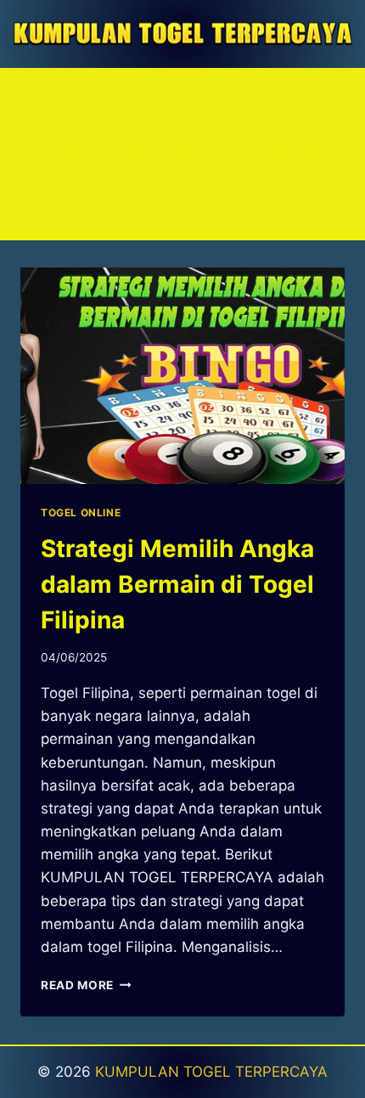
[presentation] (182, 375)
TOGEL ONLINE (81, 512)
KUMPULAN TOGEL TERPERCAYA (211, 1071)
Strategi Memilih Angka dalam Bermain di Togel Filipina (177, 584)
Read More (86, 985)
